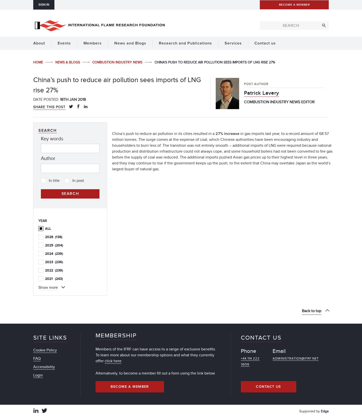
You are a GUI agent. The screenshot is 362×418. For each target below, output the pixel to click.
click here (113, 361)
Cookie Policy (45, 350)
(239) (54, 254)
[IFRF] (99, 24)
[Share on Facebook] (78, 106)
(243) (54, 279)
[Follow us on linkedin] (36, 411)
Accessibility (44, 366)
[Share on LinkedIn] (86, 106)
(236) (54, 262)
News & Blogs (68, 62)
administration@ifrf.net (296, 358)
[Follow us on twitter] (44, 411)
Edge (325, 411)
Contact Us (268, 387)
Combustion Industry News (117, 62)
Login (38, 375)
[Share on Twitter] (71, 106)
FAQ (37, 358)
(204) (54, 245)
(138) (53, 237)
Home (38, 62)
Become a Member (130, 387)
